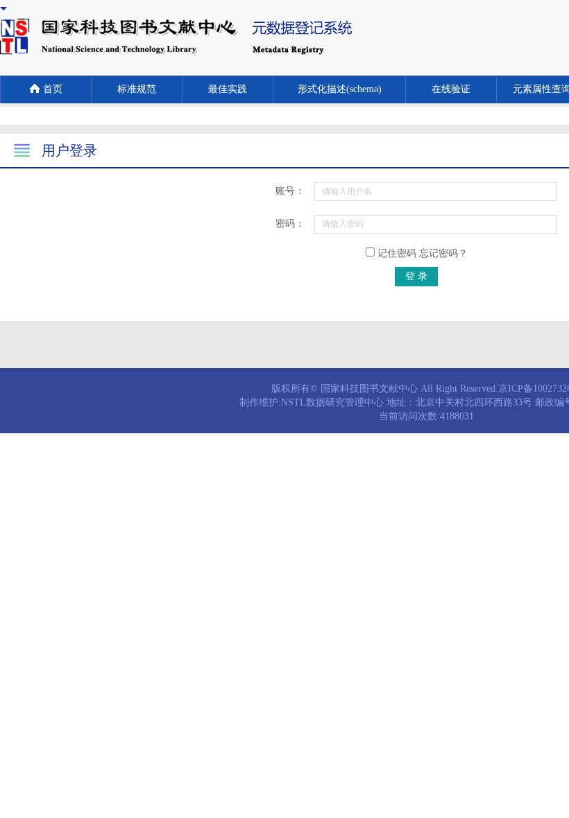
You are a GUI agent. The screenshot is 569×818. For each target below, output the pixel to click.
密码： (290, 223)
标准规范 (136, 89)
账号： (290, 191)
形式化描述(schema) (340, 89)
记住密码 (421, 253)
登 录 (416, 276)
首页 (52, 89)
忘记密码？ (443, 253)
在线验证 (451, 89)
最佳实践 (227, 89)
